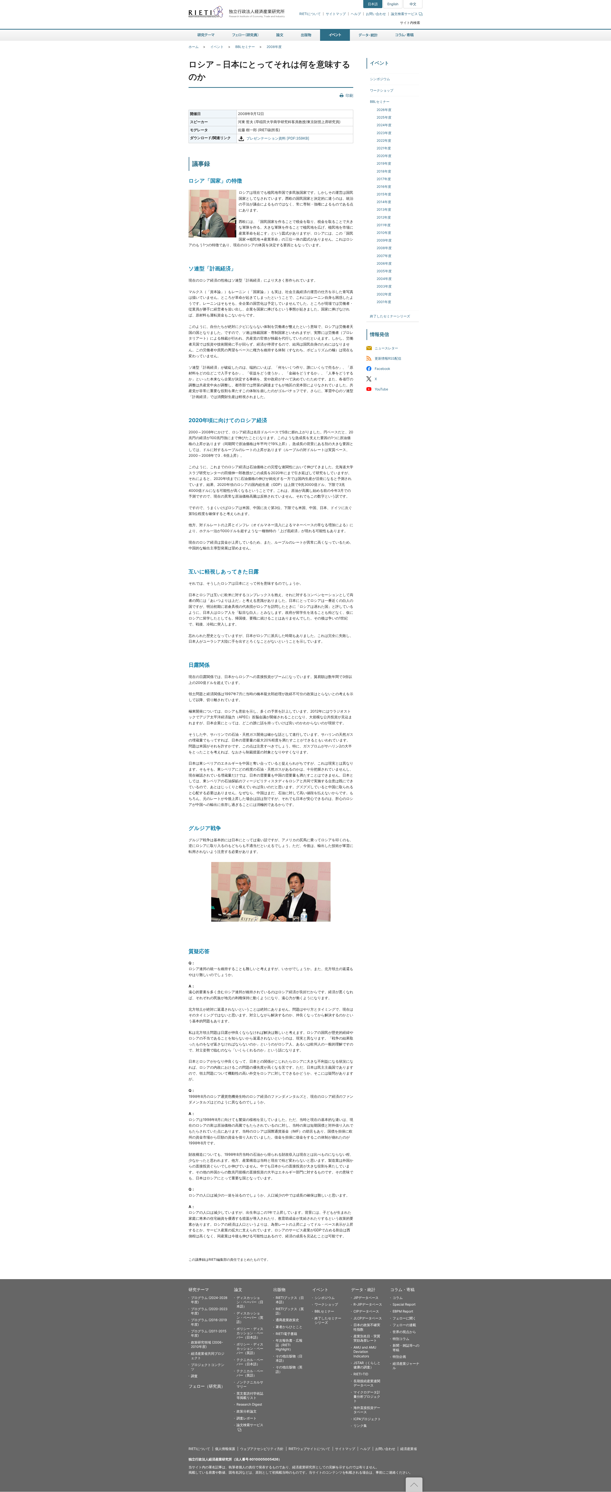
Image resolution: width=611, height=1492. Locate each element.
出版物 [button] (306, 35)
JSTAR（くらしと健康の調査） (366, 1365)
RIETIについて (310, 14)
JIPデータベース (366, 1298)
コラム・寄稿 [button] (404, 35)
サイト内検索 (410, 23)
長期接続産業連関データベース (366, 1383)
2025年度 (384, 117)
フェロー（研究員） (207, 1386)
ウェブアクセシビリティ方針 (262, 1449)
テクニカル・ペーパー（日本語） (250, 1362)
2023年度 (384, 133)
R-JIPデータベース (367, 1304)
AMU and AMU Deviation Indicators (364, 1351)
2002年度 (384, 294)
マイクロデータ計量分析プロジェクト (366, 1396)
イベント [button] (335, 35)
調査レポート (247, 1418)
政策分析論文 (247, 1411)
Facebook (382, 369)
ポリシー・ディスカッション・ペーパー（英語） (250, 1348)
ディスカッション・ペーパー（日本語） (250, 1302)
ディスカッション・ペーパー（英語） (250, 1317)
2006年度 (384, 263)
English (392, 4)
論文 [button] (279, 35)
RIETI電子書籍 (286, 1334)
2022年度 (384, 140)
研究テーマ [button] (206, 35)
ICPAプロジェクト (367, 1419)
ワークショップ (381, 90)
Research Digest (249, 1404)
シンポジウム (380, 79)
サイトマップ (336, 14)
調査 (194, 1376)
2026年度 (384, 110)
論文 (238, 1289)
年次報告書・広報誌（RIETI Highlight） (289, 1344)
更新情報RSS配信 (388, 358)
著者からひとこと (289, 1327)
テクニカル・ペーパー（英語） (250, 1373)
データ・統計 (363, 1289)
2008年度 (274, 47)
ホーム (194, 47)
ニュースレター (386, 348)
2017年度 (384, 179)
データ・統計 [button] (368, 35)
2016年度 (384, 186)
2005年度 (384, 271)
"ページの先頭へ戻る (414, 1484)
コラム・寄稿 (402, 1289)
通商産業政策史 (287, 1320)
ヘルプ (356, 14)
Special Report (404, 1304)
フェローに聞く (404, 1318)
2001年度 (384, 302)
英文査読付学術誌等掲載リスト (250, 1395)
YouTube (381, 389)
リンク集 (360, 1426)
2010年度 (384, 233)
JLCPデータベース (367, 1318)
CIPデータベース (366, 1311)
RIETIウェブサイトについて (309, 1449)
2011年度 (384, 225)
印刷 (349, 95)
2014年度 (384, 202)
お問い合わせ (376, 14)
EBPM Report (403, 1311)
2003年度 (384, 286)
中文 (413, 4)
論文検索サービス (404, 14)
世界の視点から (404, 1332)
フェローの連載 (404, 1325)
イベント (217, 47)
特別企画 (399, 1357)
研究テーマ (199, 1289)
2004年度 (384, 279)
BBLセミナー (245, 47)
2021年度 (384, 148)
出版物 (279, 1289)
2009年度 (384, 240)
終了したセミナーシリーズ (390, 316)
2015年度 (384, 194)
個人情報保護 (225, 1449)
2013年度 (384, 209)
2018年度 (384, 171)
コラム (398, 1298)
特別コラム (401, 1339)
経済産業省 (408, 1449)
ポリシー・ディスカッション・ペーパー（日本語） (250, 1333)
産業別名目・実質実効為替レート (366, 1338)
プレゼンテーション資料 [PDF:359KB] (277, 138)
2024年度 (384, 125)
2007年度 (384, 256)
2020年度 (384, 156)
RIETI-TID (360, 1374)
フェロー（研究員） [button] (245, 35)
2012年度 (384, 217)
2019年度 (384, 163)
